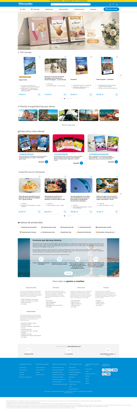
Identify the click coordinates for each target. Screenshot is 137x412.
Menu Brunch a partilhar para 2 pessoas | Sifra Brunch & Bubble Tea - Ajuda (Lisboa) (29, 198)
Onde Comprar (23, 369)
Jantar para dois (75, 300)
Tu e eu (23, 327)
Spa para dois (50, 303)
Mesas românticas (76, 303)
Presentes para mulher (58, 367)
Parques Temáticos (73, 389)
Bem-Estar (56, 287)
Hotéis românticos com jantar (29, 301)
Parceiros (21, 372)
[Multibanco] (103, 371)
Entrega (38, 372)
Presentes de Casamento (58, 379)
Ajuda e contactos (40, 367)
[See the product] (39, 94)
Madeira (87, 383)
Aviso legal (47, 391)
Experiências (49, 9)
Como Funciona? (40, 369)
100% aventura (100, 303)
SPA (70, 379)
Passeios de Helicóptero (75, 372)
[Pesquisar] (89, 4)
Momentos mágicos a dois (28, 323)
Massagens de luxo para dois (54, 305)
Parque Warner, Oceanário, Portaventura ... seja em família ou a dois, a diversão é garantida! (33, 158)
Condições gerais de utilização (85, 391)
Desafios (98, 300)
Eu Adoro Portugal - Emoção (29, 331)
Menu (24, 9)
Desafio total (100, 302)
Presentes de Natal (57, 381)
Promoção (36, 9)
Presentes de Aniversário (58, 374)
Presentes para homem (58, 369)
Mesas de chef (75, 302)
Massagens (71, 377)
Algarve (87, 378)
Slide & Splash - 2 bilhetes (105, 79)
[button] (69, 48)
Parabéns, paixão (26, 324)
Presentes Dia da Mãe (57, 377)
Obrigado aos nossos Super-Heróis (31, 335)
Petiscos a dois (75, 305)
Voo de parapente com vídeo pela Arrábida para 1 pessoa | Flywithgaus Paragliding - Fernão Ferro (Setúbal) (80, 199)
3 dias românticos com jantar (29, 299)
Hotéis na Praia (72, 384)
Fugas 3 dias (23, 80)
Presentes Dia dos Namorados (59, 384)
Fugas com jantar (31, 287)
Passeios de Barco (73, 374)
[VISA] (114, 371)
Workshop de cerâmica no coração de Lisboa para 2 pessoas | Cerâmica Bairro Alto (55, 198)
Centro (87, 371)
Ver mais (68, 273)
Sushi (70, 386)
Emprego (21, 374)
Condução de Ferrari (74, 369)
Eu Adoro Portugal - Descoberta (30, 326)
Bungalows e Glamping (74, 381)
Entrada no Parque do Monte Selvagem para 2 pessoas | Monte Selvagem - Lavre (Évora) (55, 78)
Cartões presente (79, 9)
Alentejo (87, 376)
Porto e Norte (88, 369)
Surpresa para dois (26, 329)
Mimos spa (49, 300)
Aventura (106, 287)
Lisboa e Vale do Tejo (90, 373)
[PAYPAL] (108, 371)
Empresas (93, 9)
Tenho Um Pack (40, 374)
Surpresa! (23, 332)
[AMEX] (107, 375)
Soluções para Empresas (25, 377)
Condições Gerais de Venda (57, 391)
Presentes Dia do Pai (57, 372)
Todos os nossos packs (68, 125)
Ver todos (24, 304)
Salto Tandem (72, 367)
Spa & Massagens (51, 302)
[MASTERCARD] (103, 375)
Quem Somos (22, 367)
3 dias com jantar (26, 302)
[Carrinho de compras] (117, 4)
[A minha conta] (110, 4)
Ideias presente (63, 9)
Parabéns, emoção (26, 334)
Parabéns (73, 79)
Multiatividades (31, 311)
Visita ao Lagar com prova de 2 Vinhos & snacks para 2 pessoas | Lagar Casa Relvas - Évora (107, 198)
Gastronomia (81, 287)
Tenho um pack (112, 9)
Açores (87, 380)
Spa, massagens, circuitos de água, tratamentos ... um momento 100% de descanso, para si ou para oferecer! (101, 158)
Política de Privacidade (71, 391)
